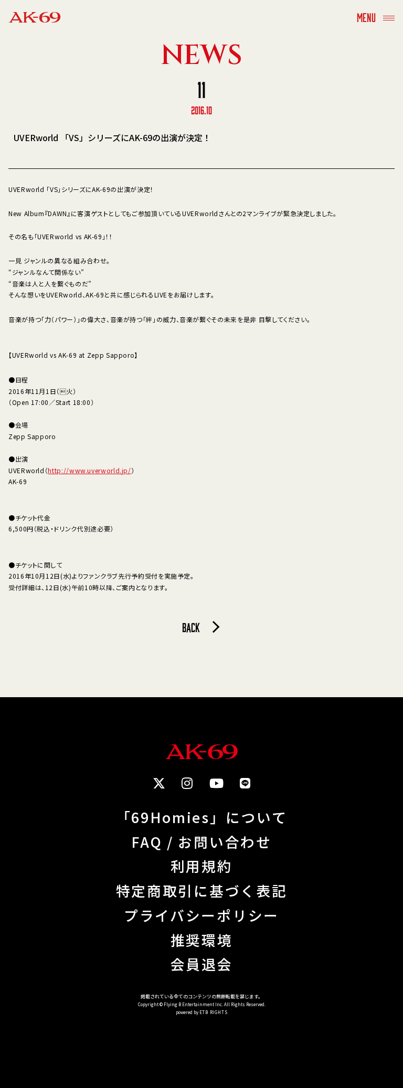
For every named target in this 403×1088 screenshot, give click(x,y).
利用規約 (202, 866)
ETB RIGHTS (213, 1012)
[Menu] (389, 17)
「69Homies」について (201, 817)
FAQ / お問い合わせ (201, 842)
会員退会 (202, 964)
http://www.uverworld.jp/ (89, 470)
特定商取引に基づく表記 (201, 891)
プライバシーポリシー (201, 916)
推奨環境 (202, 940)
